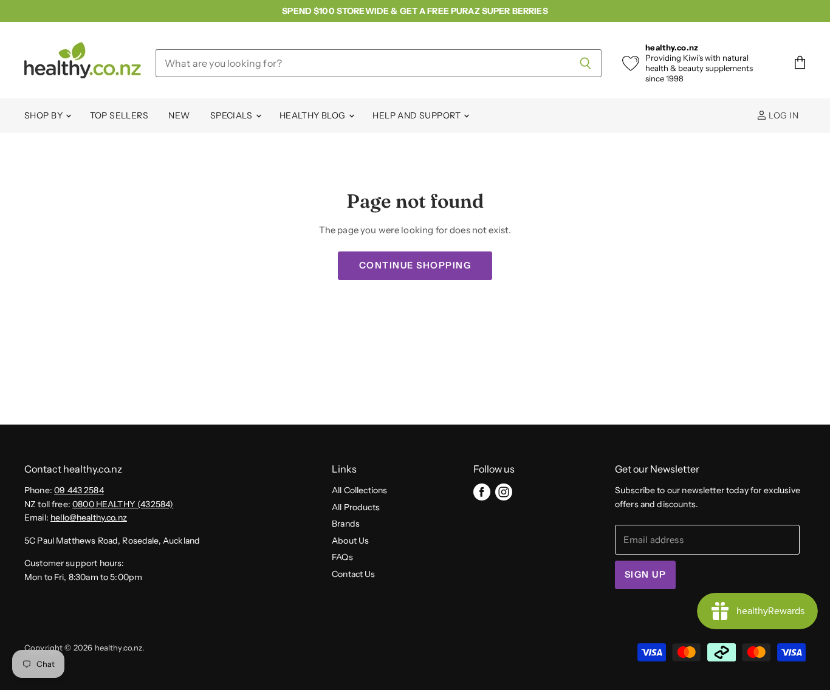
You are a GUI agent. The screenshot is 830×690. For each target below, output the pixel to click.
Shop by (44, 115)
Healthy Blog (314, 115)
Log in (782, 115)
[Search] (585, 63)
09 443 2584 (79, 490)
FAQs (342, 557)
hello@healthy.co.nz (88, 517)
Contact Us (354, 574)
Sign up (645, 574)
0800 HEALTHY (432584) (122, 504)
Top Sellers (119, 115)
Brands (346, 523)
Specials (232, 115)
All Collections (359, 490)
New (179, 115)
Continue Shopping (415, 265)
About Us (350, 540)
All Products (356, 507)
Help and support (417, 115)
